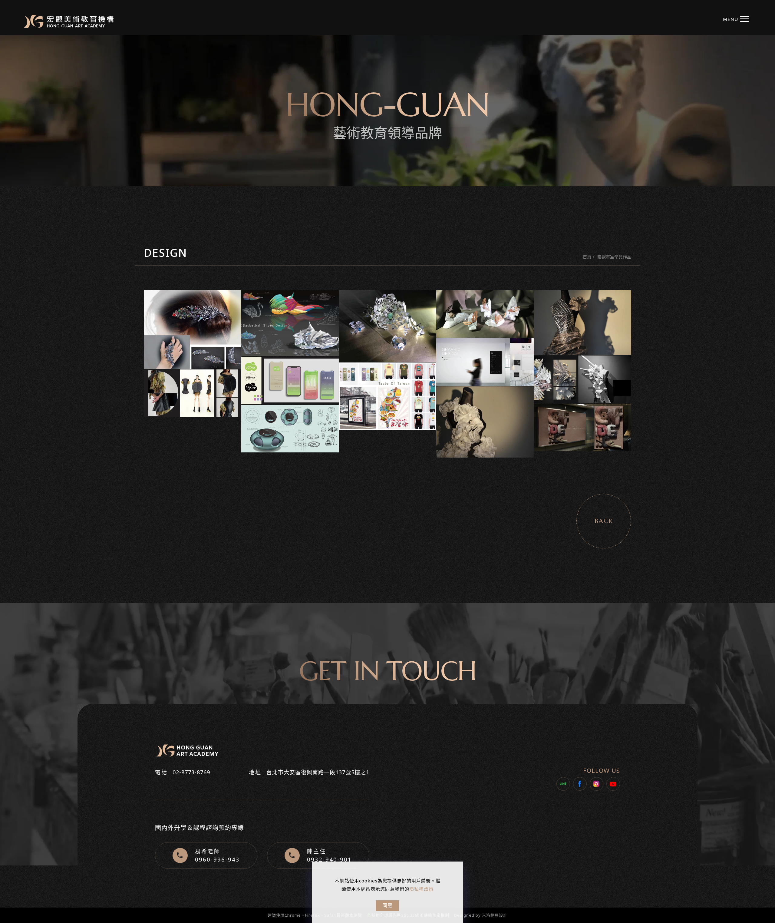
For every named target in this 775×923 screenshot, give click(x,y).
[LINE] (563, 784)
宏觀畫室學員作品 (614, 257)
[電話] (768, 441)
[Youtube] (613, 784)
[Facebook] (580, 784)
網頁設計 (498, 915)
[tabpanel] (387, 110)
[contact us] (768, 454)
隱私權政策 (421, 889)
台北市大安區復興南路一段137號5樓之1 (317, 772)
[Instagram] (596, 784)
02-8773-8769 (191, 772)
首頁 (587, 257)
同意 (387, 905)
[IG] (768, 414)
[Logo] (68, 21)
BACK (604, 521)
